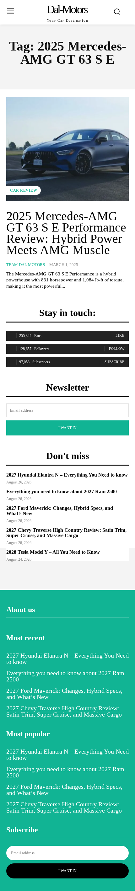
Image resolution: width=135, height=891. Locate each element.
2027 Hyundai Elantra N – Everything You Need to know (67, 475)
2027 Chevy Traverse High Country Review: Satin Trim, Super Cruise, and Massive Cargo (66, 532)
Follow (116, 348)
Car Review (23, 190)
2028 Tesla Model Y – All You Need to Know (53, 552)
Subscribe (115, 362)
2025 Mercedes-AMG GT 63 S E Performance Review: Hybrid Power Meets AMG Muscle (66, 233)
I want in (67, 428)
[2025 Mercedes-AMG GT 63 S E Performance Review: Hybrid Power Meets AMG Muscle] (67, 149)
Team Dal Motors (25, 264)
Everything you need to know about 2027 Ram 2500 (61, 491)
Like (120, 335)
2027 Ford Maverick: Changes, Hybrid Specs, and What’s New (59, 510)
